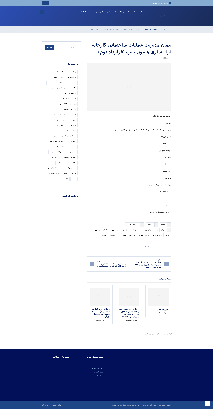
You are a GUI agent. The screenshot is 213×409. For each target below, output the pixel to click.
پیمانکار (134, 230)
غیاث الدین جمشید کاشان (69, 136)
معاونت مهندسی (71, 162)
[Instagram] (43, 3)
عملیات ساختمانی (157, 235)
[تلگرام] (53, 364)
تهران (62, 77)
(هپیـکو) (163, 230)
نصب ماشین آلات (71, 168)
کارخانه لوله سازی (144, 235)
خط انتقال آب (72, 88)
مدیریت (104, 235)
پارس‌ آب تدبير (52, 168)
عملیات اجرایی (60, 125)
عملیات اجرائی (72, 125)
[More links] (75, 11)
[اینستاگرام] (58, 364)
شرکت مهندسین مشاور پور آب (67, 114)
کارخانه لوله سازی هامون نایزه (127, 235)
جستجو (49, 47)
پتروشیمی (73, 173)
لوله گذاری (73, 146)
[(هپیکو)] (163, 16)
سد (52, 88)
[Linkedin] (47, 3)
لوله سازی (112, 235)
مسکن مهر (73, 152)
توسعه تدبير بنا (53, 77)
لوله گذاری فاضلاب (61, 146)
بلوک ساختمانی (72, 77)
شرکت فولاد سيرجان (70, 109)
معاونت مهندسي (55, 157)
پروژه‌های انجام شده (97, 368)
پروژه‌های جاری (98, 372)
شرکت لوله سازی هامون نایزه (100, 230)
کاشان (66, 178)
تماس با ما (100, 375)
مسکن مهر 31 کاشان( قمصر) (58, 152)
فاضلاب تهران (72, 141)
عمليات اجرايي (61, 120)
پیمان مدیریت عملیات (145, 230)
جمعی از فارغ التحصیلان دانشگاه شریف (65, 82)
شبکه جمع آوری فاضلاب (69, 93)
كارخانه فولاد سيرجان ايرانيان (56, 141)
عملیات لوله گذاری (57, 130)
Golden (163, 224)
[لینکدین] (55, 364)
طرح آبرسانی (72, 120)
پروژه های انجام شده (132, 224)
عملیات (167, 235)
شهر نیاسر (52, 114)
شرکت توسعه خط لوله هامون (120, 230)
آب (67, 72)
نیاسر (61, 168)
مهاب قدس (60, 162)
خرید (49, 82)
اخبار (101, 365)
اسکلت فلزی (59, 72)
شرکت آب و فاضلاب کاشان (68, 98)
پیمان (156, 230)
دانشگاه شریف (61, 88)
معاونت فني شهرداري (70, 157)
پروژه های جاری (162, 313)
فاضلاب (56, 136)
